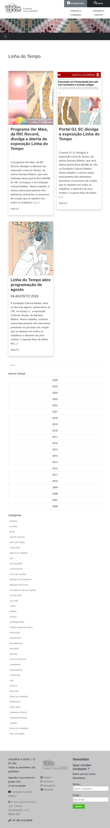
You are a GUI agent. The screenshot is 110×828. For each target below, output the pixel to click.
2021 (55, 411)
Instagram (49, 785)
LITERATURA (15, 675)
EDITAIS (13, 616)
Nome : (77, 784)
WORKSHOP (15, 701)
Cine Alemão (16, 563)
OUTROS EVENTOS (18, 659)
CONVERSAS (15, 664)
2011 (55, 474)
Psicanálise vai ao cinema (23, 590)
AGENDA (13, 521)
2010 (55, 481)
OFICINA (13, 654)
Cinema (13, 723)
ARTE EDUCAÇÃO (17, 542)
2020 (55, 418)
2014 (55, 455)
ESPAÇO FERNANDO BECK (21, 627)
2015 (55, 449)
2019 (55, 424)
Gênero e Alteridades (21, 579)
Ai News (13, 526)
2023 (55, 399)
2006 (55, 506)
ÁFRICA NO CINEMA (19, 553)
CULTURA (14, 601)
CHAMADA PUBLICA (18, 717)
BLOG (12, 531)
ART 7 (12, 558)
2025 (55, 386)
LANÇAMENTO (16, 670)
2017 (55, 436)
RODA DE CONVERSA (19, 696)
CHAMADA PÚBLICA (18, 712)
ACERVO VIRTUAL (17, 537)
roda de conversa (19, 728)
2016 (55, 443)
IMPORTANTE (16, 638)
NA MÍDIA (14, 648)
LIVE (11, 680)
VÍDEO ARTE (15, 707)
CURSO (13, 606)
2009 (55, 487)
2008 (55, 493)
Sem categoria (17, 733)
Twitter (47, 777)
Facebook (48, 781)
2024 (55, 392)
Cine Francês (16, 569)
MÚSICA (13, 685)
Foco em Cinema (18, 574)
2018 (55, 430)
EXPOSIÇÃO (15, 632)
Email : (76, 795)
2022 (55, 405)
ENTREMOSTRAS (17, 622)
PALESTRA (14, 691)
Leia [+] (15, 208)
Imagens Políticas (19, 585)
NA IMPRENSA (16, 643)
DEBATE (13, 611)
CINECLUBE (15, 547)
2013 (55, 462)
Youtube (48, 789)
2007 (55, 500)
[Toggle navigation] (5, 36)
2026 (55, 380)
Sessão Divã (15, 595)
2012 (55, 468)
